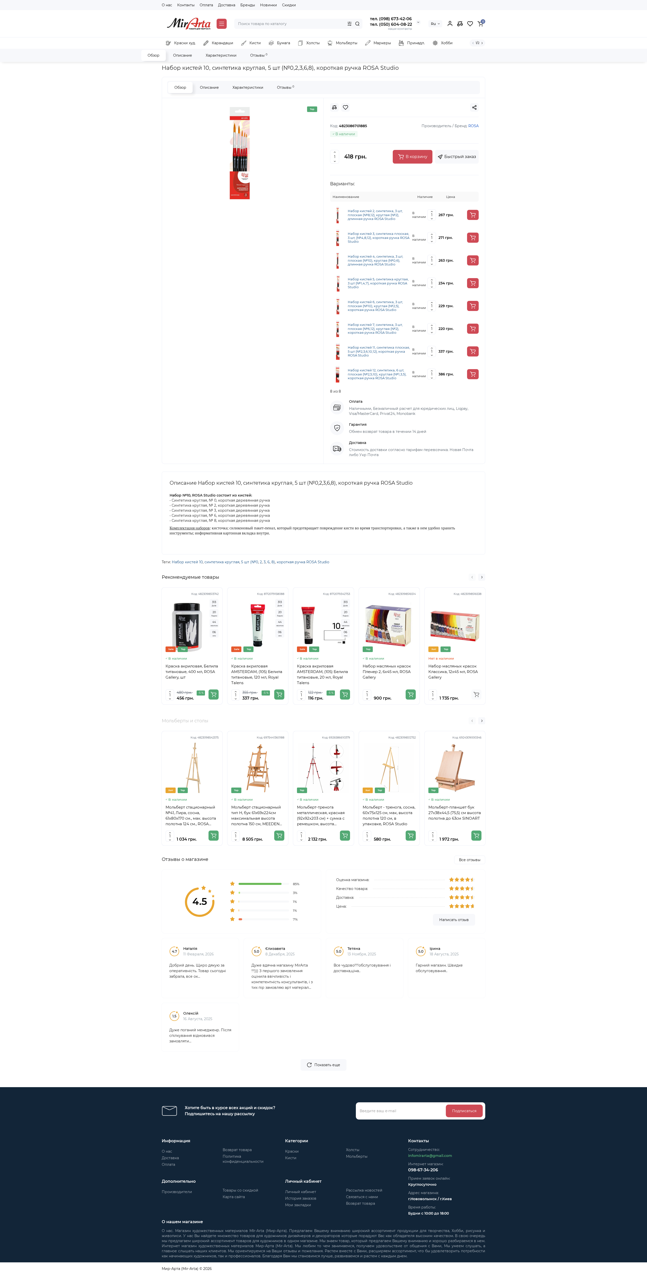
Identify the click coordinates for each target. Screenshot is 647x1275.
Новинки (268, 5)
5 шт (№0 (249, 562)
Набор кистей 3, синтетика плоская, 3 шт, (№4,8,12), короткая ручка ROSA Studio (378, 237)
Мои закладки (298, 1205)
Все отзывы (469, 860)
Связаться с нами (362, 1197)
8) (273, 562)
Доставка (226, 5)
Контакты (186, 5)
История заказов (300, 1198)
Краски (292, 1151)
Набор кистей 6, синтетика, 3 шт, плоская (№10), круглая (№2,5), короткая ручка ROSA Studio (375, 306)
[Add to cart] (473, 215)
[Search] (357, 24)
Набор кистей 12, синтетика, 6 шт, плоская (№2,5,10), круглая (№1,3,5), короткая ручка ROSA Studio (377, 374)
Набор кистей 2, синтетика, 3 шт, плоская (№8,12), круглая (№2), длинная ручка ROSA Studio (375, 215)
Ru (433, 23)
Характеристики (221, 55)
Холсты (352, 1150)
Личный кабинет (300, 1192)
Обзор (153, 55)
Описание (182, 55)
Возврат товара (237, 1150)
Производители (177, 1192)
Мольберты (356, 1156)
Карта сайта (234, 1197)
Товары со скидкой (240, 1190)
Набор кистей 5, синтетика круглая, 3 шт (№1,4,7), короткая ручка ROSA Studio (378, 283)
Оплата (206, 5)
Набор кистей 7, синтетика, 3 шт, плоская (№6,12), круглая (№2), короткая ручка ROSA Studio (375, 328)
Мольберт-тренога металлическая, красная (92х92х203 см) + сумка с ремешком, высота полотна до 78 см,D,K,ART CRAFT (322, 816)
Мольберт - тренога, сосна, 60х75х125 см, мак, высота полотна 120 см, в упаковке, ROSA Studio (389, 815)
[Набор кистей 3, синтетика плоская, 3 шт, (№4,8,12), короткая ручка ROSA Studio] (338, 237)
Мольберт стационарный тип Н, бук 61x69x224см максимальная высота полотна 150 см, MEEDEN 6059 (256, 816)
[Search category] (349, 24)
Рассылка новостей (364, 1190)
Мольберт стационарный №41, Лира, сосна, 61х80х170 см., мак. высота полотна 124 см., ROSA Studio (191, 816)
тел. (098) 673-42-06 (391, 18)
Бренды (247, 5)
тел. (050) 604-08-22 (391, 24)
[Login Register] (450, 24)
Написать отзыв (454, 920)
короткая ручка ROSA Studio (303, 562)
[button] (472, 577)
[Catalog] (222, 24)
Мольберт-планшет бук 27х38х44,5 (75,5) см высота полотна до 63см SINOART (454, 813)
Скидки (289, 5)
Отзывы (258, 55)
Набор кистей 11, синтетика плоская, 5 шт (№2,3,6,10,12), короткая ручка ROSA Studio (379, 351)
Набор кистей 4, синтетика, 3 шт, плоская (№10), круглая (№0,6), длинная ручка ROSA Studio (375, 260)
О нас (167, 5)
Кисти (290, 1158)
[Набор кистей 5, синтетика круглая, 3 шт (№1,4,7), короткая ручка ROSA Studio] (338, 283)
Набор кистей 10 (187, 562)
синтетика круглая (221, 562)
